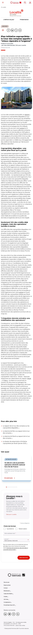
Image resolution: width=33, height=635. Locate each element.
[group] (16, 98)
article (22, 128)
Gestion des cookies (20, 625)
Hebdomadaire (23, 529)
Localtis (4, 7)
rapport (27, 114)
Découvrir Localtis (11, 514)
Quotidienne (10, 529)
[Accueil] (16, 2)
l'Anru (6, 380)
